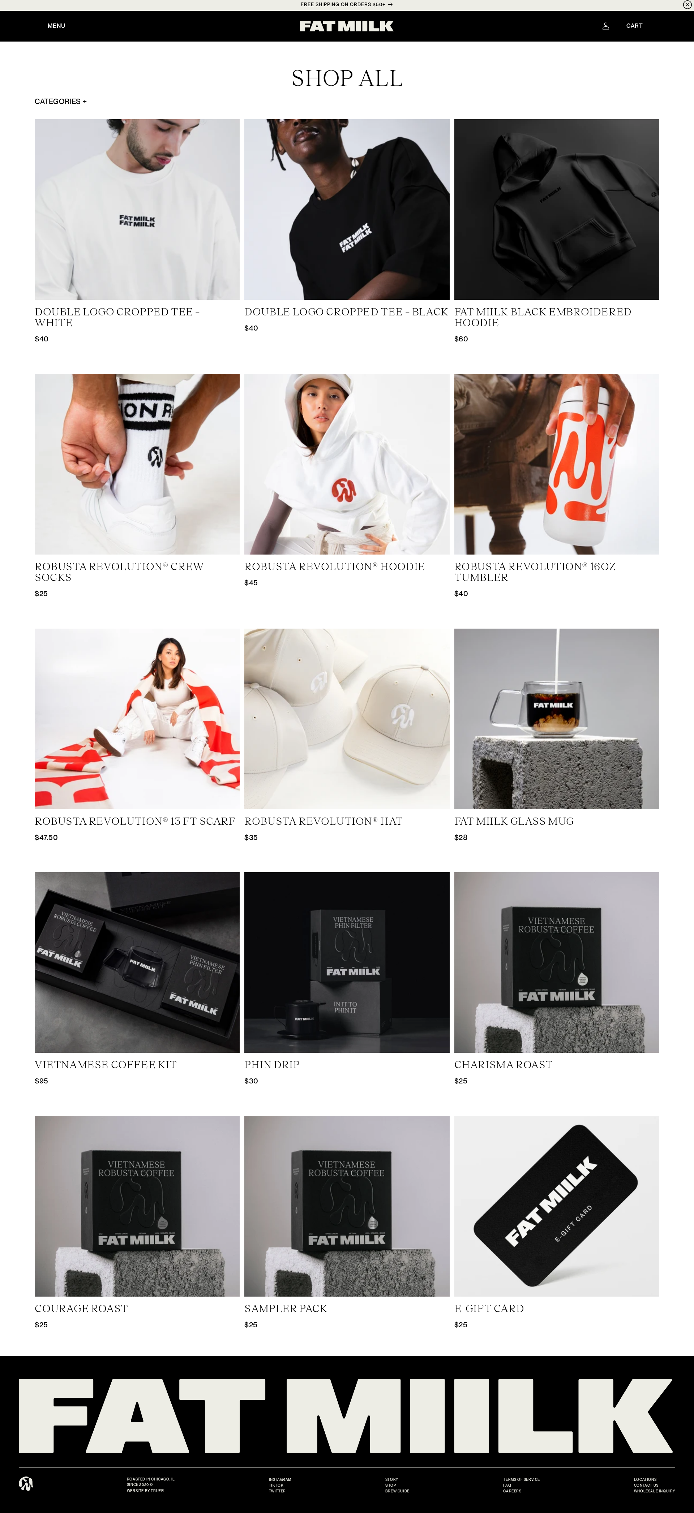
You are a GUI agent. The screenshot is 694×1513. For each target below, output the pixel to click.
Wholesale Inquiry (654, 1491)
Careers (512, 1491)
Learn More (137, 292)
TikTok (276, 1485)
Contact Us (646, 1485)
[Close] (687, 5)
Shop (390, 1485)
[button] (56, 26)
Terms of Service (521, 1479)
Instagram (280, 1479)
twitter (277, 1491)
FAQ (507, 1485)
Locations (645, 1479)
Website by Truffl (146, 1490)
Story (391, 1479)
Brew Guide (397, 1491)
